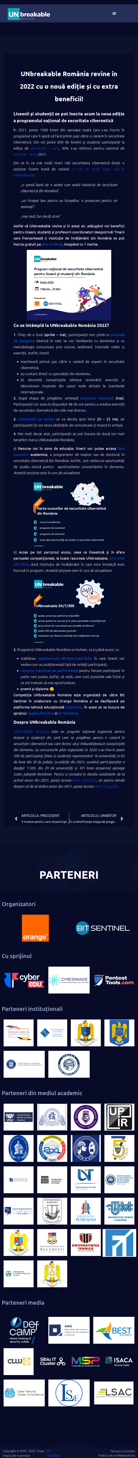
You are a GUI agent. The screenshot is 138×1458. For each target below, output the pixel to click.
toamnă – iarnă (25, 154)
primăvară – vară (45, 148)
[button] (114, 13)
